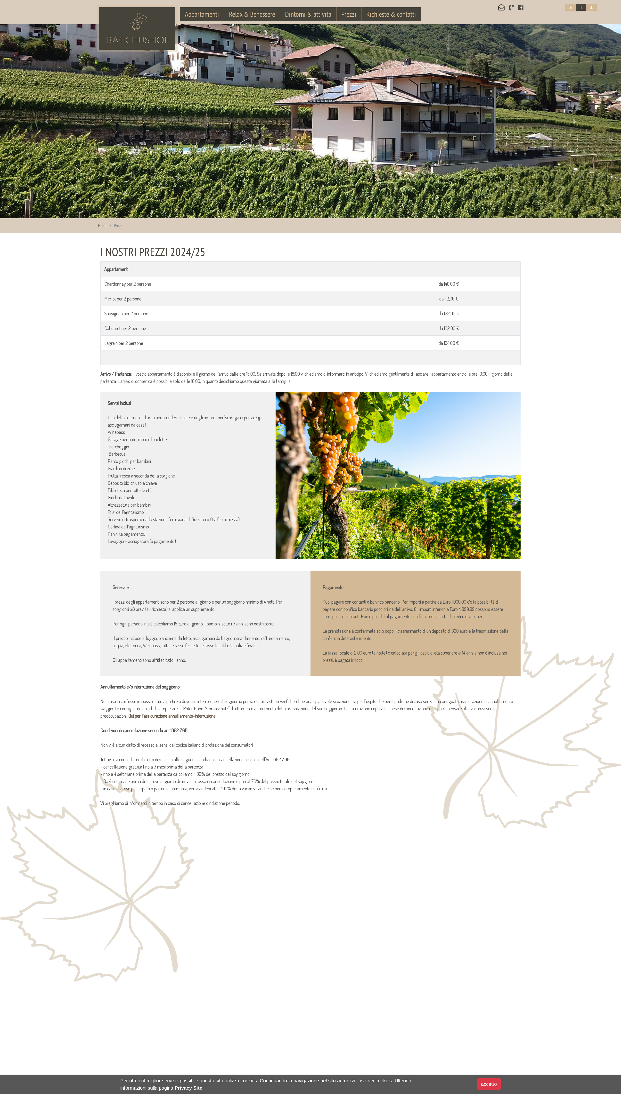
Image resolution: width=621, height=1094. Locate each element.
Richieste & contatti (391, 14)
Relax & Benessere (252, 14)
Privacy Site (188, 1088)
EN (591, 7)
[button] (46, 121)
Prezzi (348, 14)
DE (570, 7)
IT (581, 7)
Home (102, 225)
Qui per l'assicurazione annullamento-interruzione (172, 716)
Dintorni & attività (308, 14)
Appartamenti (202, 14)
